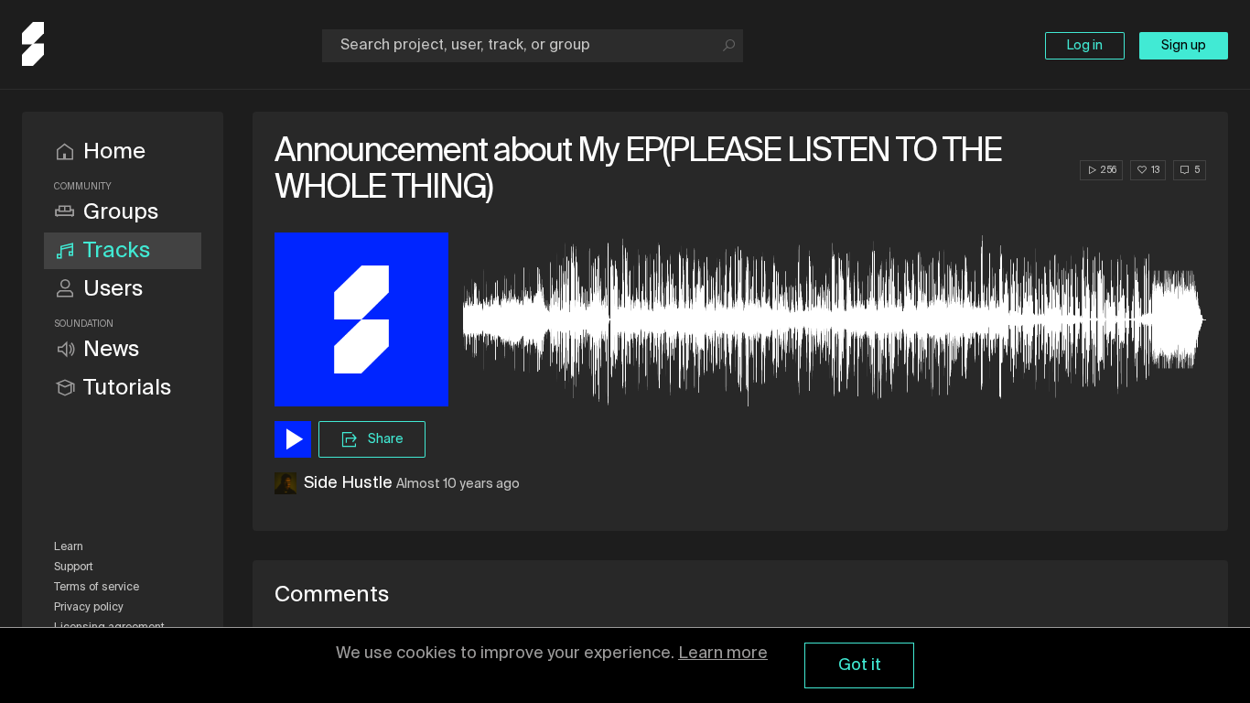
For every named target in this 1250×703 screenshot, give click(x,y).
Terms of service (96, 587)
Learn (68, 547)
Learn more (723, 653)
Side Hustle (348, 483)
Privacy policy (89, 607)
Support (73, 567)
